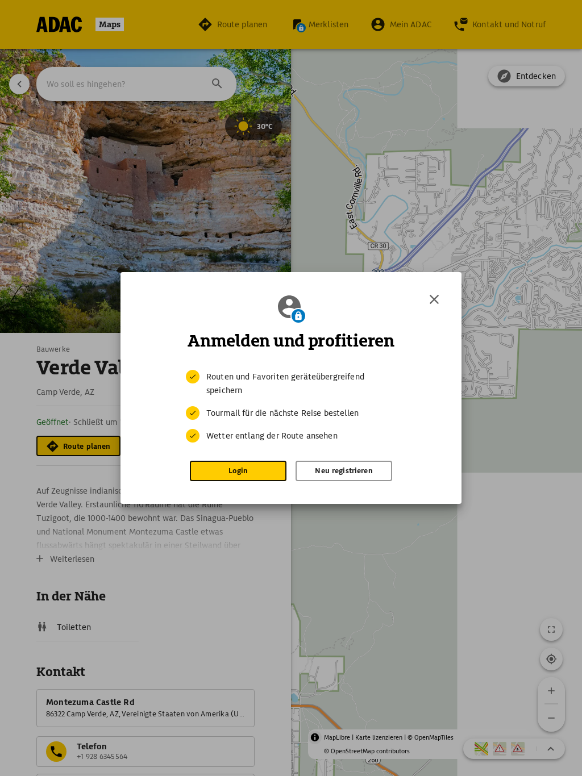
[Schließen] (434, 299)
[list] (291, 406)
